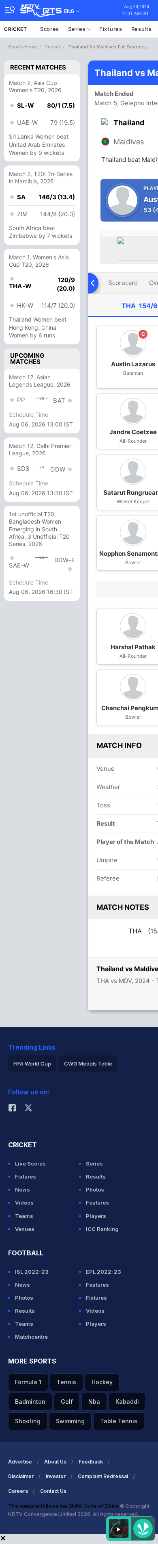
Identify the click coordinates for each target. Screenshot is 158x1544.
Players (96, 1216)
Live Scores (30, 1163)
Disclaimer (21, 1476)
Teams (24, 1216)
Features (97, 1202)
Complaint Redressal (103, 1476)
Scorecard (123, 283)
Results (141, 29)
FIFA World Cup (32, 1063)
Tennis (66, 1382)
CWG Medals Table (88, 1063)
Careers (18, 1491)
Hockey (102, 1382)
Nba (94, 1401)
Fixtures (110, 29)
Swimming (70, 1421)
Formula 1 (28, 1382)
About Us (55, 1462)
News (22, 1189)
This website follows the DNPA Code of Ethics (64, 1506)
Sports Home (22, 47)
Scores (49, 29)
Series (77, 29)
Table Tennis (118, 1421)
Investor (56, 1476)
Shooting (28, 1421)
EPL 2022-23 (103, 1271)
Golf (67, 1401)
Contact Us (53, 1491)
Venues (24, 1229)
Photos (95, 1189)
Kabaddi (127, 1401)
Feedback (91, 1462)
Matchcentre (31, 1336)
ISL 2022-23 (32, 1271)
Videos (24, 1202)
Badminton (30, 1401)
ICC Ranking (102, 1229)
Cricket (15, 29)
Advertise (20, 1462)
